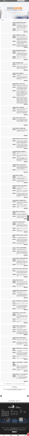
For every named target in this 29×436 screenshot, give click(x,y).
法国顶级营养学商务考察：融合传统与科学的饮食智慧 (20, 290)
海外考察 (12, 428)
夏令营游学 (17, 411)
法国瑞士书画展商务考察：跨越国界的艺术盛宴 (19, 128)
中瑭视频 (25, 412)
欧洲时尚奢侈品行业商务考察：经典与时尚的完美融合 (20, 185)
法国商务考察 (4, 413)
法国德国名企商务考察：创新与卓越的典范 (18, 107)
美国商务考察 (4, 411)
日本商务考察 (6, 411)
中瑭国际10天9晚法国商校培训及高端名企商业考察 (19, 22)
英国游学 (12, 413)
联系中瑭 (25, 411)
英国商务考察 (8, 411)
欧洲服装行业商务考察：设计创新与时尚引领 (19, 211)
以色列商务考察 (2, 416)
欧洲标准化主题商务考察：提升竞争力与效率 (19, 83)
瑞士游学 (17, 413)
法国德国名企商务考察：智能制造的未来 (18, 73)
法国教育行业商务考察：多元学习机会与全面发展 (19, 312)
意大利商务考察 (8, 416)
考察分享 (21, 412)
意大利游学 (14, 414)
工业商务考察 (2, 413)
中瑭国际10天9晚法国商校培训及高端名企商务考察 (19, 50)
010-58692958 (8, 418)
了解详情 (26, 47)
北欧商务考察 (8, 413)
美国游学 (17, 414)
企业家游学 (12, 411)
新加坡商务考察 (6, 416)
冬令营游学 (14, 411)
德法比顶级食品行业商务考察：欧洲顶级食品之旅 (19, 151)
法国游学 (14, 413)
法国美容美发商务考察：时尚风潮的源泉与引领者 (19, 200)
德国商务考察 (2, 411)
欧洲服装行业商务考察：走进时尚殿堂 (18, 175)
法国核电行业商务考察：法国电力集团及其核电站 (19, 337)
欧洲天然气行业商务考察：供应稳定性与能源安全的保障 (20, 258)
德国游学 (12, 414)
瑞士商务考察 (6, 413)
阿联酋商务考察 (4, 416)
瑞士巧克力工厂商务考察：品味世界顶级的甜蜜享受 (19, 247)
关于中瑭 (21, 411)
